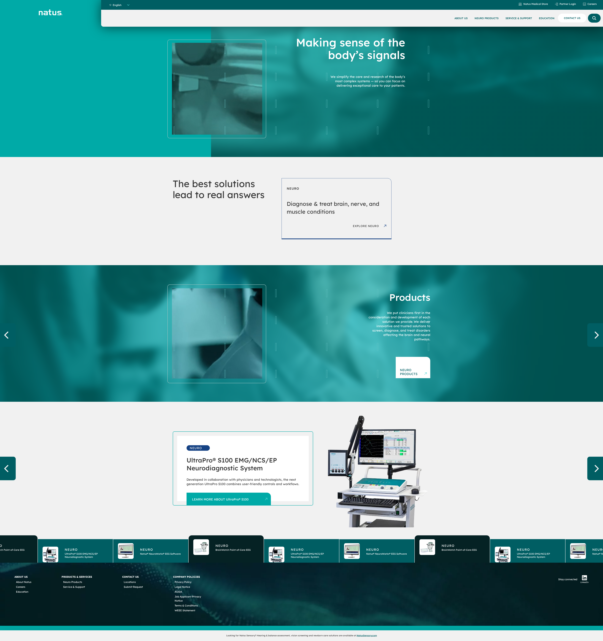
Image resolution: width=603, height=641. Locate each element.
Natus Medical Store (535, 3)
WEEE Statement (185, 610)
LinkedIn (584, 582)
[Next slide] (595, 335)
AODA (178, 591)
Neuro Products (408, 372)
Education (22, 591)
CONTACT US (572, 18)
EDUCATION (546, 18)
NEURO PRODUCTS (487, 18)
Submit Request (133, 586)
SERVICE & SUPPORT (518, 18)
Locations (130, 582)
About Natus (23, 582)
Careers (592, 3)
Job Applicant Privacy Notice (188, 598)
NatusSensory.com (367, 635)
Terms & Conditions (186, 605)
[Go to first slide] (595, 468)
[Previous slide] (8, 335)
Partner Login (568, 3)
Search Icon (594, 18)
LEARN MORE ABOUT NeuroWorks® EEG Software (230, 498)
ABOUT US (461, 18)
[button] (75, 549)
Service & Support (74, 586)
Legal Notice (182, 586)
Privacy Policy (183, 582)
